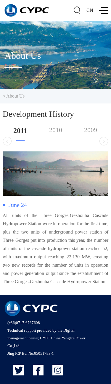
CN (89, 10)
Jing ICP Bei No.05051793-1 (30, 353)
